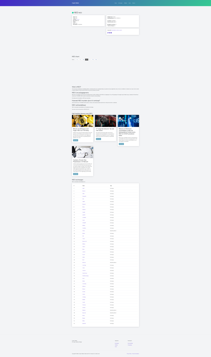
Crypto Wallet (75, 3)
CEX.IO (84, 294)
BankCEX (84, 323)
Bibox (84, 249)
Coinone (84, 270)
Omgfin (84, 212)
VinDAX (84, 251)
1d (77, 59)
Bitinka (84, 233)
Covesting (84, 283)
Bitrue (84, 206)
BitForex (84, 286)
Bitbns (84, 320)
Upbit (83, 188)
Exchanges (120, 3)
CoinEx (84, 302)
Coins (130, 3)
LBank (84, 257)
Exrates (84, 291)
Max (96, 59)
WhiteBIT (84, 222)
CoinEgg (84, 297)
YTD (93, 59)
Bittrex (84, 281)
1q (86, 59)
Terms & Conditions (135, 353)
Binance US (85, 241)
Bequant (84, 204)
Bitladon (84, 310)
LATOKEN (84, 217)
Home (116, 3)
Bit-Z (83, 259)
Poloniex (84, 304)
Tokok (84, 238)
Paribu (84, 230)
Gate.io (84, 246)
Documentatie (130, 343)
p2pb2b (84, 214)
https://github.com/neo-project (116, 30)
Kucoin (84, 254)
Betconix (84, 262)
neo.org (77, 19)
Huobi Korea (85, 273)
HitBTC (84, 201)
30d (83, 59)
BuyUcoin (84, 312)
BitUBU (84, 299)
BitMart (84, 225)
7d (80, 59)
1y (89, 59)
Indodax (84, 307)
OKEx (84, 193)
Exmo (84, 278)
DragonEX (84, 196)
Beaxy (84, 315)
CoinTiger (84, 265)
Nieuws (133, 3)
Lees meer (75, 140)
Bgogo (84, 318)
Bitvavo (84, 289)
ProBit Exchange (85, 275)
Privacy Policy (129, 353)
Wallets (125, 3)
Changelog (130, 345)
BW (83, 236)
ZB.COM (84, 209)
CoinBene (84, 228)
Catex (84, 267)
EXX (83, 198)
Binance (84, 191)
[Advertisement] (105, 45)
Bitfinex (84, 244)
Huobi (84, 220)
